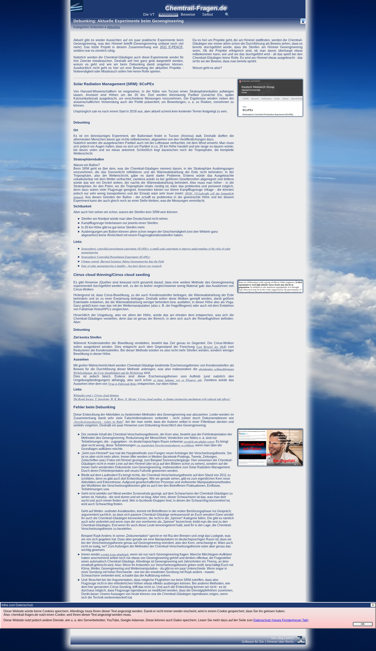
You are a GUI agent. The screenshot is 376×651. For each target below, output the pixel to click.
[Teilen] (303, 21)
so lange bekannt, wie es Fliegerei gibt (177, 380)
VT (149, 14)
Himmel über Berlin (280, 641)
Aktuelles (113, 27)
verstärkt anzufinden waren (199, 441)
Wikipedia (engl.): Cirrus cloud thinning (96, 395)
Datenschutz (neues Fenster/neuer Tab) (280, 620)
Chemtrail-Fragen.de (196, 8)
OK (363, 624)
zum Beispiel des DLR (211, 347)
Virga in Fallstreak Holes (122, 384)
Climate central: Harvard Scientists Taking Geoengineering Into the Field (122, 261)
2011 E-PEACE (171, 47)
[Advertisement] (270, 182)
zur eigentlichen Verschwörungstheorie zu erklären (165, 445)
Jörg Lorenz (285, 638)
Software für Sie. (253, 641)
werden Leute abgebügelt (114, 554)
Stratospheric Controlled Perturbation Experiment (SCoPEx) (115, 257)
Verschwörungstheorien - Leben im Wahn (98, 422)
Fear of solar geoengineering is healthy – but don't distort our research (121, 266)
